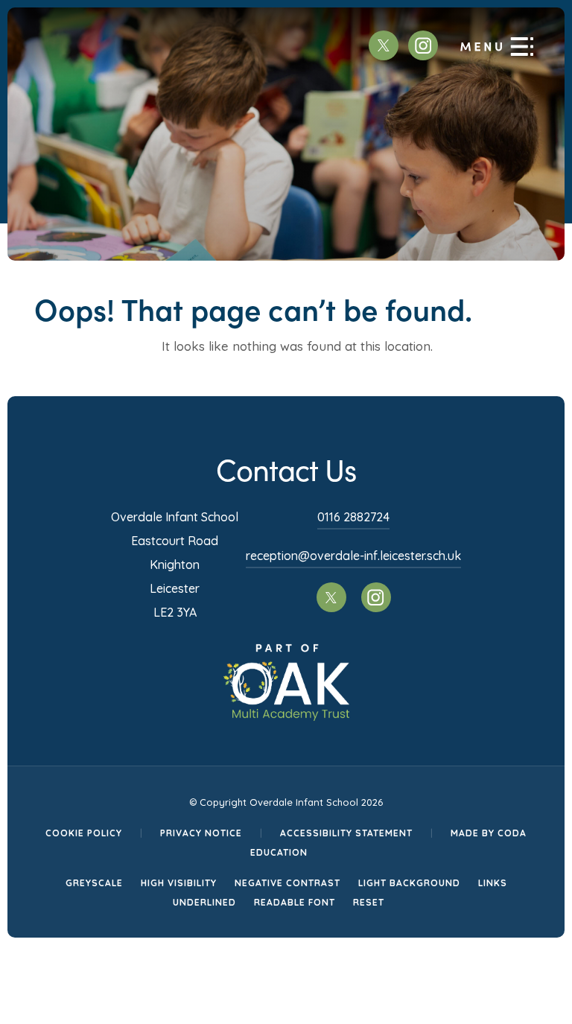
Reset (368, 902)
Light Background (409, 882)
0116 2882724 (353, 516)
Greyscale (94, 882)
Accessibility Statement (346, 833)
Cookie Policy (83, 833)
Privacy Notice (201, 833)
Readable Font (294, 902)
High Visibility (179, 882)
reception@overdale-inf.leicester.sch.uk (353, 555)
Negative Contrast (287, 882)
